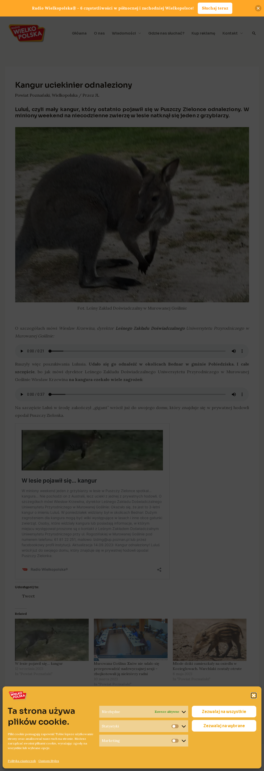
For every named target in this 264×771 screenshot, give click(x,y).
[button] (253, 695)
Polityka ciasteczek (22, 761)
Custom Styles (48, 761)
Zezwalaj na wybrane (224, 725)
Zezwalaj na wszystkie (224, 711)
